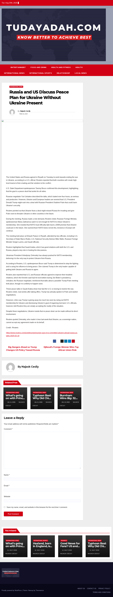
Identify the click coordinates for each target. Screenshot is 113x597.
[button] (105, 70)
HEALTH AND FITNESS (61, 67)
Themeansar (40, 590)
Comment (8, 429)
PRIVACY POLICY (104, 588)
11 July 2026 (12, 550)
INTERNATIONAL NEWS (14, 73)
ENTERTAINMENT (18, 67)
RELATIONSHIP (63, 73)
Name (7, 475)
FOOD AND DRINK (38, 67)
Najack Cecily (25, 111)
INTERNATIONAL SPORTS (40, 73)
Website (7, 496)
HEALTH (79, 67)
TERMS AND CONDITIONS (101, 592)
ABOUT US (81, 588)
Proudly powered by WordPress (12, 590)
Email (6, 486)
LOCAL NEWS (81, 73)
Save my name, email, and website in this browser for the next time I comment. (37, 507)
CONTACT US (91, 588)
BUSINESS (64, 540)
